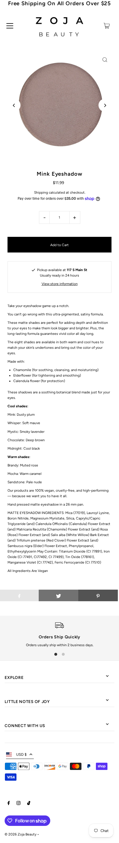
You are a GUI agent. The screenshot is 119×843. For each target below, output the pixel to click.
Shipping (41, 192)
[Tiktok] (28, 804)
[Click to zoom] (104, 59)
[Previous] (14, 105)
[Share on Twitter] (58, 595)
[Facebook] (9, 804)
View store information (60, 284)
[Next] (104, 105)
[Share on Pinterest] (98, 595)
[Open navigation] (10, 26)
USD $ (21, 754)
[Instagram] (18, 804)
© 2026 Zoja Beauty (20, 834)
